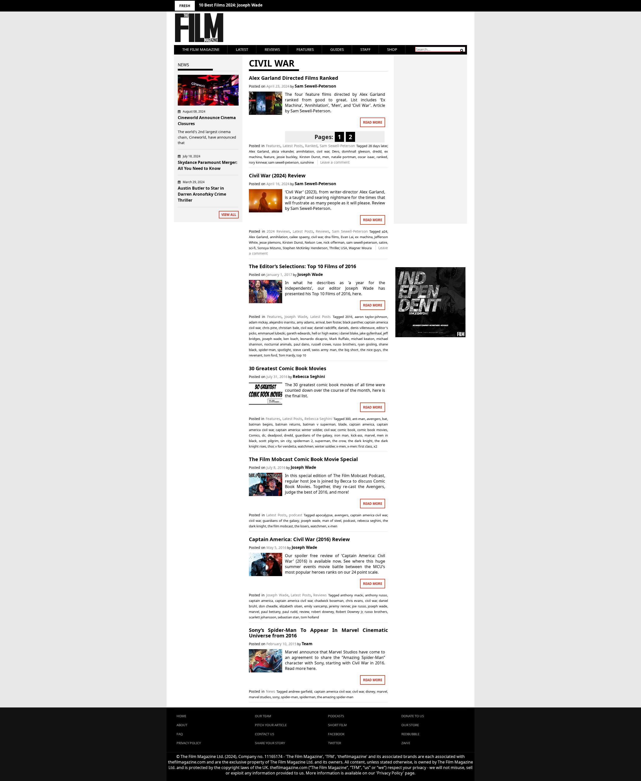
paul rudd (289, 611)
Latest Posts (293, 145)
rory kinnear (258, 162)
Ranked (311, 145)
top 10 (301, 355)
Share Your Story (270, 743)
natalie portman (343, 157)
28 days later (377, 146)
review (304, 611)
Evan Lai (347, 237)
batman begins (261, 424)
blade (342, 424)
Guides (337, 49)
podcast (295, 515)
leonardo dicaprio (313, 338)
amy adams (305, 322)
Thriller (334, 248)
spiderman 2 (303, 441)
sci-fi (252, 248)
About (182, 725)
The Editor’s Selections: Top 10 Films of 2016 (302, 266)
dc (263, 435)
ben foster (333, 322)
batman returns (287, 424)
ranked (382, 157)
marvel (370, 435)
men (325, 157)
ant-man (358, 419)
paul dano (301, 344)
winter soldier (325, 446)
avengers (374, 419)
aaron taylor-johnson (371, 316)
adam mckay (258, 322)
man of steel (332, 520)
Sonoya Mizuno (269, 248)
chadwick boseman (329, 600)
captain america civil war (368, 515)
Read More (372, 122)
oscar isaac (366, 157)
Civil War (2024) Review (277, 175)
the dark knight (360, 441)
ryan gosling (367, 344)
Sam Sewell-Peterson (315, 86)
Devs (335, 151)
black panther (353, 322)
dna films (332, 237)
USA (344, 248)
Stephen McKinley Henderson (305, 248)
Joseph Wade (310, 274)
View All (228, 214)
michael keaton (362, 338)
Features (305, 49)
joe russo (359, 606)
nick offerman (334, 242)
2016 (348, 316)
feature (269, 157)
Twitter (334, 743)
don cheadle (268, 606)
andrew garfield (300, 691)
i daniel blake (348, 333)
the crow (339, 441)
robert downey (322, 611)
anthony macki (351, 595)
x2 (375, 446)
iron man (341, 435)
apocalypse (324, 515)
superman (322, 441)
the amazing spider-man (335, 697)
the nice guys (370, 349)
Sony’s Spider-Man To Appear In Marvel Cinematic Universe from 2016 (318, 633)
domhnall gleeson (356, 151)
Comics (254, 435)
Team (307, 643)
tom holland (310, 617)
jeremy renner (339, 606)
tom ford (270, 355)
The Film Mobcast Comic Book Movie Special (303, 459)
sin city (285, 441)
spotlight (284, 349)
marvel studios (260, 697)
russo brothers (344, 344)
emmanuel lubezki (271, 333)
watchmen (305, 446)
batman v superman (319, 424)
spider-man (267, 349)
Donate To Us (412, 716)
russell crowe (321, 344)
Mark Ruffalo (339, 338)
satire (383, 242)
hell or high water (324, 333)
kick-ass (356, 435)
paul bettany (270, 611)
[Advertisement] (430, 134)
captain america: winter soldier (299, 430)
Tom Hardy (287, 355)
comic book (346, 430)
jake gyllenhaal (371, 333)
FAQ (180, 734)
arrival (320, 322)
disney (370, 691)
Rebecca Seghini (309, 376)
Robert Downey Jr (349, 611)
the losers (301, 526)
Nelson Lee (313, 242)
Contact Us (264, 734)
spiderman (307, 697)
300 (348, 419)
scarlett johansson (262, 617)
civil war (323, 151)
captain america (361, 424)
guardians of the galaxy (313, 435)
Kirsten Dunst (309, 157)
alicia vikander (282, 151)
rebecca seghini (369, 520)
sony (275, 697)
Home (181, 716)
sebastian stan (288, 617)
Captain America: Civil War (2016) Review (299, 539)
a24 (384, 231)
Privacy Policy (189, 743)
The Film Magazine (200, 49)
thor (271, 446)
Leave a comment (335, 162)
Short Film (337, 725)
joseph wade (271, 338)
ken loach (290, 338)
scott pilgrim (268, 441)
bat (384, 419)
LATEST (242, 49)
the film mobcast (280, 526)
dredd (377, 151)
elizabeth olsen (290, 606)
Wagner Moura (360, 248)
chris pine (269, 327)
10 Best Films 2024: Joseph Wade (230, 5)
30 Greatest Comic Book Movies (287, 368)
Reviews (272, 49)
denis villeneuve (363, 327)
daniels (343, 327)
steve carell (301, 349)
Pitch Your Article (271, 725)
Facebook (336, 734)
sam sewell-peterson (283, 162)
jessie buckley (287, 157)
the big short (348, 349)
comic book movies (372, 430)
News (270, 691)
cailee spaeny (299, 237)
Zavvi (405, 743)
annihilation (305, 151)
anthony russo (376, 595)
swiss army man (324, 349)
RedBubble (410, 734)
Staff (365, 49)
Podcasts (336, 716)
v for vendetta (285, 446)
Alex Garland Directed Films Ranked (293, 78)
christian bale (289, 327)
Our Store (410, 725)
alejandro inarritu (282, 322)
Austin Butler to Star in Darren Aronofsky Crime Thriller (202, 194)
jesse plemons (270, 242)
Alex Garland (259, 151)
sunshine (307, 162)
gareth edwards (298, 333)
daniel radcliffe (325, 327)
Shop (392, 49)
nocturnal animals (277, 344)
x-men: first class (359, 446)
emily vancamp (315, 606)
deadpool (275, 435)
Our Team (263, 716)
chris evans (354, 600)
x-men (341, 446)
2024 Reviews (278, 231)
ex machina (363, 237)
